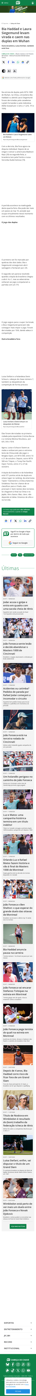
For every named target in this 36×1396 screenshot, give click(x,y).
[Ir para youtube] (28, 1370)
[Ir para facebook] (13, 1364)
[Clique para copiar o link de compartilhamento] (27, 62)
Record (8, 1342)
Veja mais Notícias (18, 1226)
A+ (9, 71)
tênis (20, 555)
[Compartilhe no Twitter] (3, 62)
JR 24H (7, 1335)
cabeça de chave (29, 555)
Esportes (9, 1323)
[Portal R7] (18, 3)
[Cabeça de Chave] (18, 9)
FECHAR (18, 1391)
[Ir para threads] (28, 1364)
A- (15, 71)
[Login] (32, 2)
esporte (13, 555)
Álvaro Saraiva (20, 54)
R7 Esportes (5, 23)
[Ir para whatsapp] (23, 1370)
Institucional (12, 1348)
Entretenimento (13, 1329)
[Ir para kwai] (23, 1364)
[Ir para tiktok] (13, 1370)
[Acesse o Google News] (23, 62)
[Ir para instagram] (18, 1364)
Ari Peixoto (30, 54)
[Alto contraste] (4, 71)
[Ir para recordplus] (7, 1370)
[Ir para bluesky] (7, 1364)
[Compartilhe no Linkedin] (13, 62)
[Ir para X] (18, 1370)
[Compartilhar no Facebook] (8, 62)
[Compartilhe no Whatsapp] (18, 62)
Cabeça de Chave (15, 23)
